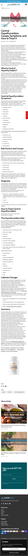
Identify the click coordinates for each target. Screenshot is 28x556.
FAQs (2, 513)
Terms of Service (4, 524)
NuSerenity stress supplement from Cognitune (14, 291)
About (2, 510)
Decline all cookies (14, 552)
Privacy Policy (4, 521)
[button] (25, 4)
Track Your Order (4, 515)
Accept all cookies (14, 549)
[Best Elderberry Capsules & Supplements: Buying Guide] (14, 441)
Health (3, 392)
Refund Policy (4, 523)
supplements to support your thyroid (12, 342)
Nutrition (10, 392)
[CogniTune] (14, 5)
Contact (3, 511)
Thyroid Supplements (19, 392)
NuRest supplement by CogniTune (14, 306)
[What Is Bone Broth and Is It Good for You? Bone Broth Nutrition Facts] (14, 414)
